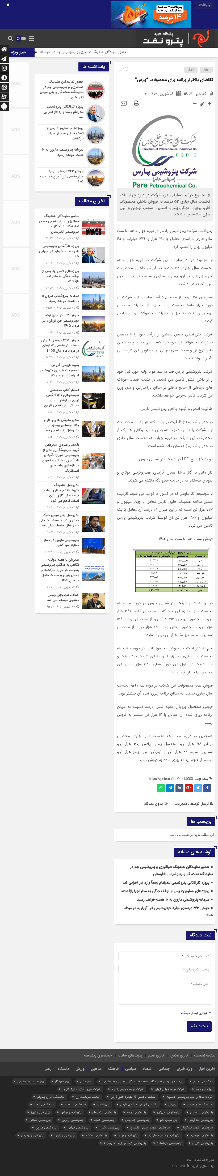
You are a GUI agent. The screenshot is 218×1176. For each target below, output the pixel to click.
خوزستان (85, 1081)
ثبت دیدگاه (199, 1026)
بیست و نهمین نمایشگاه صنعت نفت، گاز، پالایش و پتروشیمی (142, 1081)
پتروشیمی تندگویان (200, 1119)
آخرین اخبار (207, 1069)
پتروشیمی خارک (104, 1119)
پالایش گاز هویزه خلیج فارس (138, 1104)
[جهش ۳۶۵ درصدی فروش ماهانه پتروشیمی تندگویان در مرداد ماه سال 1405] (71, 349)
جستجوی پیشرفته (98, 1056)
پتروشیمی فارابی (78, 1127)
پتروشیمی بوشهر (71, 1112)
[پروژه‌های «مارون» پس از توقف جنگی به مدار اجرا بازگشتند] (71, 135)
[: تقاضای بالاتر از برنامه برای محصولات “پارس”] (123, 103)
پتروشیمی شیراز (109, 1127)
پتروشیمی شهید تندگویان (197, 1127)
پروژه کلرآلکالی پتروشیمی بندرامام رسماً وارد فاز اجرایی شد (166, 883)
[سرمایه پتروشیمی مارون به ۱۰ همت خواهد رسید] (71, 156)
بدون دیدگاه (153, 804)
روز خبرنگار (62, 1081)
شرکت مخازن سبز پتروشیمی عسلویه (189, 1096)
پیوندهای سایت (130, 1056)
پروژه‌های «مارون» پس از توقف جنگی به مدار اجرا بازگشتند (165, 891)
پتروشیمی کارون (202, 1142)
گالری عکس (179, 1056)
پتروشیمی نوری (127, 1135)
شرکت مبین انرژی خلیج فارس (81, 1089)
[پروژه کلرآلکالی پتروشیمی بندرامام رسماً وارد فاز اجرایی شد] (71, 113)
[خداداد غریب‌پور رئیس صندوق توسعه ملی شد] (71, 600)
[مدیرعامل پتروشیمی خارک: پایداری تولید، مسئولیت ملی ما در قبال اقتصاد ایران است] (71, 524)
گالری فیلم (156, 1056)
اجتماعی (164, 1069)
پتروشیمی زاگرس (72, 1119)
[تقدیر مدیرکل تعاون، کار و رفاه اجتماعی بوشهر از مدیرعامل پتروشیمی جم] (71, 428)
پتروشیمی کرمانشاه (169, 1142)
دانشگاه (63, 1069)
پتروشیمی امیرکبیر (168, 1112)
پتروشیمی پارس (64, 1135)
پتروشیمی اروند (43, 1104)
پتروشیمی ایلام (136, 1112)
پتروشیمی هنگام (96, 1135)
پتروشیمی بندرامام (104, 1112)
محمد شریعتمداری (87, 1096)
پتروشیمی (103, 1104)
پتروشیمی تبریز (40, 1112)
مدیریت (180, 804)
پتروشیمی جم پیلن (137, 1119)
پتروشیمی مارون (46, 1127)
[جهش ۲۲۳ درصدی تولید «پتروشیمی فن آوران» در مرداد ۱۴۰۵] (71, 178)
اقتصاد (147, 1069)
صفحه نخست (204, 1056)
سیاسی (130, 1069)
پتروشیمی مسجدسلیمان (163, 1135)
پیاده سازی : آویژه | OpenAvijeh (193, 1166)
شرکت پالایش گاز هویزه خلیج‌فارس (133, 1096)
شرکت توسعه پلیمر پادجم (128, 1089)
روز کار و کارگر (204, 1089)
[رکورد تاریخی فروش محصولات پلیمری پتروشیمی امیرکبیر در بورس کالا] (71, 373)
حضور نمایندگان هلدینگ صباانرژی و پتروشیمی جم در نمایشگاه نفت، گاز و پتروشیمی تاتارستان (83, 52)
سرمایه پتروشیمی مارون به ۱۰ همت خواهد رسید (173, 900)
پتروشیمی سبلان (40, 1119)
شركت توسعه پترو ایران (170, 1089)
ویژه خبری (184, 1069)
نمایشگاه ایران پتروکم (51, 1096)
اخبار (191, 70)
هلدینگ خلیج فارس (200, 1104)
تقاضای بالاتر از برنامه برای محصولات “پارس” (174, 80)
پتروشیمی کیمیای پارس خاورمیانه (125, 1142)
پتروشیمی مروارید (201, 1135)
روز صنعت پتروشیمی (30, 1081)
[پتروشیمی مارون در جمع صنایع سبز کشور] (71, 546)
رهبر (48, 1069)
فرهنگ (113, 1069)
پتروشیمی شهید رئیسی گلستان (150, 1127)
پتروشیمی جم (168, 1119)
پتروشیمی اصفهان (201, 1112)
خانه (206, 70)
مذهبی (96, 1069)
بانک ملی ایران (203, 1081)
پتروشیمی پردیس (32, 1135)
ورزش (80, 1069)
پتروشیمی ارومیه (75, 1104)
